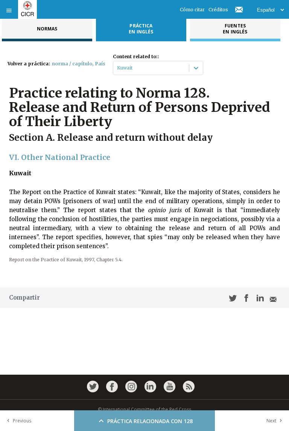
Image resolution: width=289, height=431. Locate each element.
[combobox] (117, 68)
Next (271, 420)
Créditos (218, 9)
